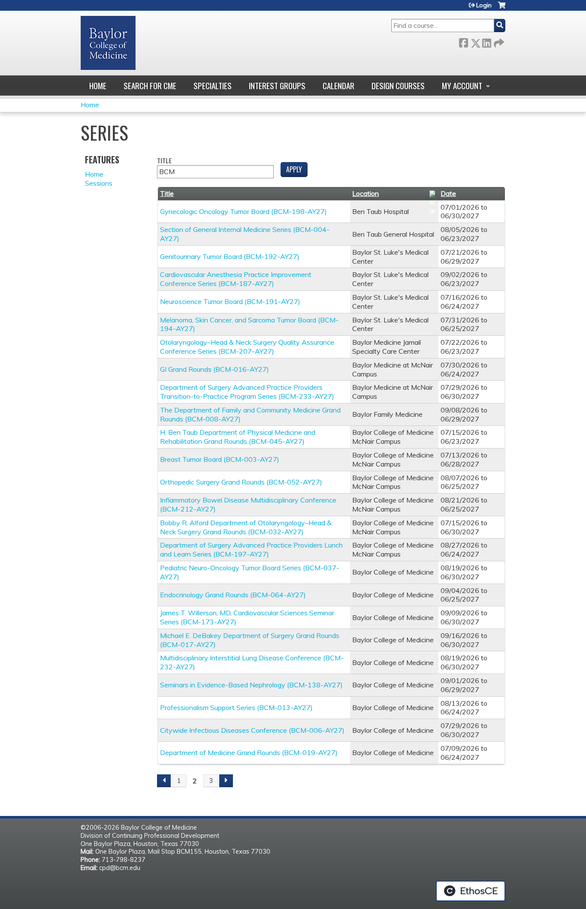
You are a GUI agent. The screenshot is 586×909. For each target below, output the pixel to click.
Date (448, 193)
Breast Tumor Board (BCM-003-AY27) (219, 459)
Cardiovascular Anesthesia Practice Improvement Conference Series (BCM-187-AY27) (235, 279)
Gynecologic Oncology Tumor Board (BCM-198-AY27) (243, 211)
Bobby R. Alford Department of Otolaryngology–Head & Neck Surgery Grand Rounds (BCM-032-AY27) (246, 527)
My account (462, 85)
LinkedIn (486, 41)
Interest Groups (277, 85)
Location (365, 193)
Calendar (338, 85)
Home (97, 85)
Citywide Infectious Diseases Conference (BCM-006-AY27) (252, 730)
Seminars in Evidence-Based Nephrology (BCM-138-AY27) (251, 684)
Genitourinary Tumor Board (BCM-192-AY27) (229, 256)
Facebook (463, 41)
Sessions (98, 183)
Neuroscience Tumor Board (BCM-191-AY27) (230, 301)
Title (164, 161)
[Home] (108, 43)
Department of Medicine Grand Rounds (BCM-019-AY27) (249, 752)
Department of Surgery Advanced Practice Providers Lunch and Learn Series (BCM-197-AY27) (251, 549)
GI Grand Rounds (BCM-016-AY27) (214, 369)
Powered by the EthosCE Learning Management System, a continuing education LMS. (470, 891)
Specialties (212, 85)
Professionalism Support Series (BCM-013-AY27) (236, 707)
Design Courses (398, 85)
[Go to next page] (226, 780)
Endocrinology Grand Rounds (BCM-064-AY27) (233, 594)
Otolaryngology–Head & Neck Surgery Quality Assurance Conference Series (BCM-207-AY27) (247, 346)
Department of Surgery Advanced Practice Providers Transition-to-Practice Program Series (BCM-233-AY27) (247, 391)
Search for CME (150, 85)
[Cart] (501, 8)
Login (484, 5)
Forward (498, 41)
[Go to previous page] (164, 780)
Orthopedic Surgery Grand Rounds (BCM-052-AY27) (241, 482)
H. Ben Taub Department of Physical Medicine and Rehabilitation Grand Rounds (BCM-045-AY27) (237, 436)
